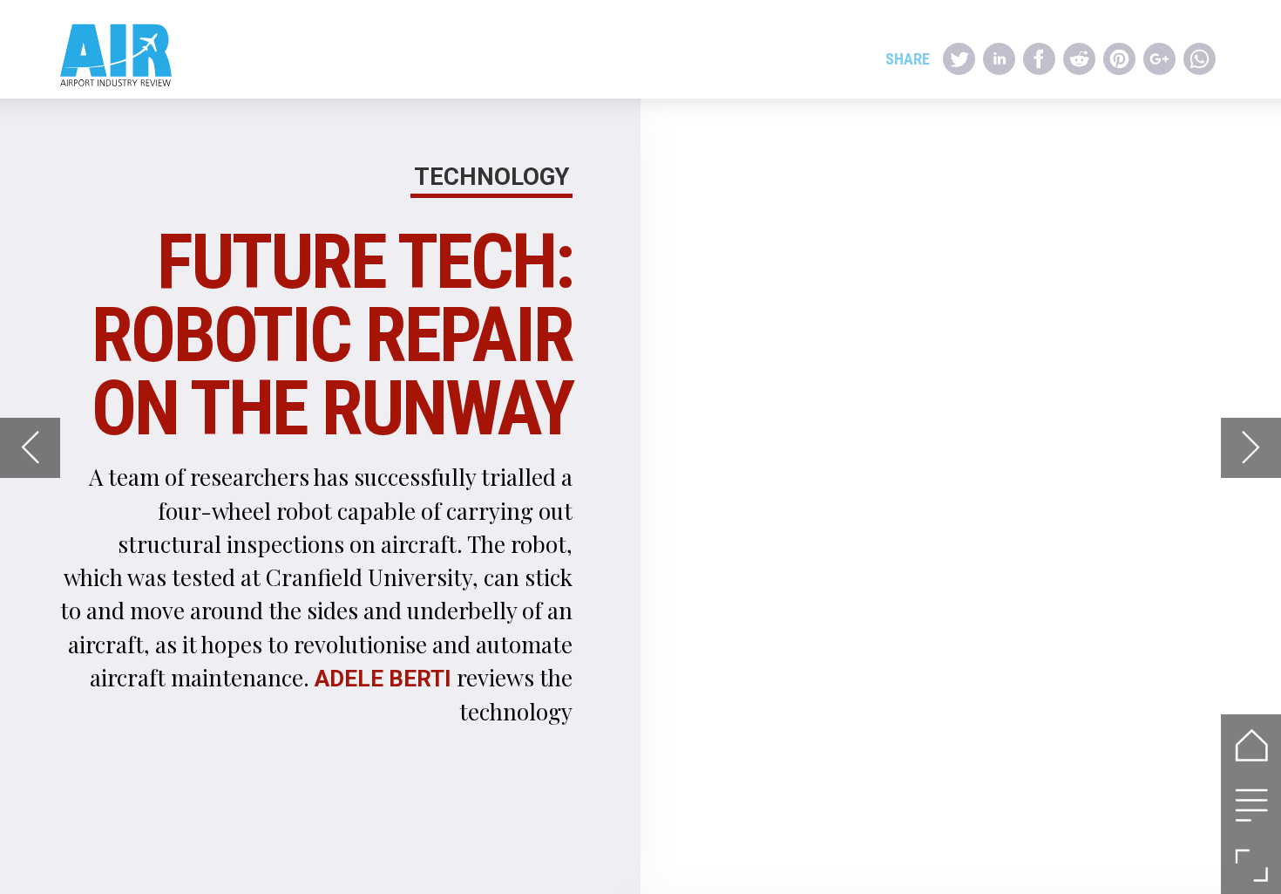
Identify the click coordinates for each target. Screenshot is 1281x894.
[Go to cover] (1251, 744)
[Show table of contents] (1251, 805)
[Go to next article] (1251, 448)
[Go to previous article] (30, 448)
